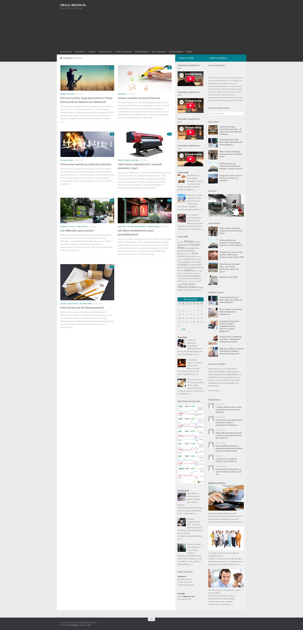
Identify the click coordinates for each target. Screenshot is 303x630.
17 (179, 318)
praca (189, 270)
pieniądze (183, 264)
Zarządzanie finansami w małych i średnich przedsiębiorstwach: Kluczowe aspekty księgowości (229, 326)
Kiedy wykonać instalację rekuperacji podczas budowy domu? (230, 154)
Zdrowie (198, 290)
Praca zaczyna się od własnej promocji (82, 307)
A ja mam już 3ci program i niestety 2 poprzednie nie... (227, 460)
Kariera (191, 250)
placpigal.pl (234, 371)
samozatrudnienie (193, 278)
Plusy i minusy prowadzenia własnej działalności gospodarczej (230, 311)
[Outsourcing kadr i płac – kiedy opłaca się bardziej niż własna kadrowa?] (213, 143)
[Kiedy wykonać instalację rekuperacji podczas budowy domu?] (213, 155)
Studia (180, 281)
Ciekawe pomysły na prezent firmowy (139, 98)
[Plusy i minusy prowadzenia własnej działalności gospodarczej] (213, 312)
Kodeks (189, 51)
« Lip (183, 329)
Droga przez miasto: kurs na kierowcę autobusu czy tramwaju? (231, 178)
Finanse (195, 244)
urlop (179, 284)
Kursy (194, 256)
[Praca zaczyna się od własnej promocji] (87, 282)
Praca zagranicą (158, 51)
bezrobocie (181, 242)
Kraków (189, 254)
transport (198, 281)
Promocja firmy (185, 275)
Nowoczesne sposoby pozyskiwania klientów (85, 164)
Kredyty (189, 256)
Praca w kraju (66, 51)
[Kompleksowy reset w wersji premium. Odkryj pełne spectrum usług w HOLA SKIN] (213, 255)
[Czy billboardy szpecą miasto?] (87, 210)
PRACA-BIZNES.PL (73, 5)
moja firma (197, 259)
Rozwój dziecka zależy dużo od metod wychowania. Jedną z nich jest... (229, 471)
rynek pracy (181, 278)
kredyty (181, 256)
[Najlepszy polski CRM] (213, 280)
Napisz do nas (189, 596)
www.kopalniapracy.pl (230, 383)
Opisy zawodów (105, 51)
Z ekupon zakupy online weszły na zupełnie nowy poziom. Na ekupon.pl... (229, 409)
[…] (241, 522)
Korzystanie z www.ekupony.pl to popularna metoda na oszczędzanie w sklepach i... (229, 422)
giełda (187, 248)
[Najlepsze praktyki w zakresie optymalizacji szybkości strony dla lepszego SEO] (213, 352)
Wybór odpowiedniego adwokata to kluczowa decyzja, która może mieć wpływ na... (229, 435)
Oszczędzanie (184, 262)
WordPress (74, 625)
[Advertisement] (151, 31)
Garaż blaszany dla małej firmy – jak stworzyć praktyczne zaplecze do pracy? (229, 268)
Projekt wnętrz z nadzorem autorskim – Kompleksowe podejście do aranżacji (230, 339)
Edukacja (182, 245)
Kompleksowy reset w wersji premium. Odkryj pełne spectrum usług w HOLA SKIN (231, 254)
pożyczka (182, 267)
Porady (198, 264)
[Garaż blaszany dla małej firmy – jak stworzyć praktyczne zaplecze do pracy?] (213, 267)
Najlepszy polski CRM (228, 277)
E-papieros (197, 242)
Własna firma (66, 160)
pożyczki (191, 267)
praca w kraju (198, 271)
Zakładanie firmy (189, 290)
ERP (187, 245)
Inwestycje (182, 251)
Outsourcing (195, 262)
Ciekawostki (81, 226)
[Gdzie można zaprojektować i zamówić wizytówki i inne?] (145, 144)
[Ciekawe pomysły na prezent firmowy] (145, 78)
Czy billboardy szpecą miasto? (77, 230)
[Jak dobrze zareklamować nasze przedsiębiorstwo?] (145, 210)
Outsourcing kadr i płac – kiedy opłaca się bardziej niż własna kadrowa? (230, 142)
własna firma (188, 283)
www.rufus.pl (213, 390)
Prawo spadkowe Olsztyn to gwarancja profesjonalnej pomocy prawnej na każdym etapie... (229, 448)
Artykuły (91, 51)
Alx (89, 625)
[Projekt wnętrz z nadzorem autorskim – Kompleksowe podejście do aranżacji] (213, 340)
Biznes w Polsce (67, 94)
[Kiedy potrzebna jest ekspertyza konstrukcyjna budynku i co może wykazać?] (213, 167)
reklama (196, 275)
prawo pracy (194, 273)
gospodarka (194, 248)
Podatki (191, 265)
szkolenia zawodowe (188, 281)
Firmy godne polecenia (128, 160)
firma (181, 248)
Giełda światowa (142, 51)
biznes (188, 241)
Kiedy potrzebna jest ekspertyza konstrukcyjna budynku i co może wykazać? (231, 166)
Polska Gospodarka (123, 51)
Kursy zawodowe (176, 51)
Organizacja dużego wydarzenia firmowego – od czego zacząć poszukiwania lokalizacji (230, 130)
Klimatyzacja (182, 254)
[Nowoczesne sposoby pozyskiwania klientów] (87, 144)
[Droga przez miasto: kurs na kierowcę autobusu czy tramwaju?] (213, 179)
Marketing (189, 259)
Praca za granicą (183, 273)
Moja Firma (80, 51)
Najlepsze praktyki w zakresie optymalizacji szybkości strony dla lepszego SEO (231, 351)
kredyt (195, 253)
